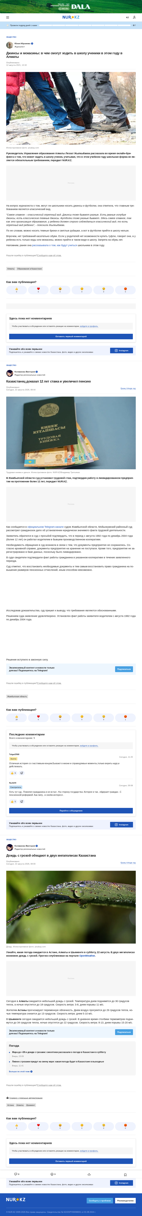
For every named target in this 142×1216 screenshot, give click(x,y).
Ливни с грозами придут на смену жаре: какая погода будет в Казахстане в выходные (58, 1061)
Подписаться (124, 669)
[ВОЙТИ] (134, 17)
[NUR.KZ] (71, 17)
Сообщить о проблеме (100, 1201)
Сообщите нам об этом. (49, 255)
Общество (11, 37)
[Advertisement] (71, 183)
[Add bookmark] (125, 1175)
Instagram (123, 350)
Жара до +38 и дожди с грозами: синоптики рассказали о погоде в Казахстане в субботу (59, 1052)
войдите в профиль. (89, 326)
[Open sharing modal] (89, 1174)
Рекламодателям (125, 1201)
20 (17, 720)
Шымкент (30, 1105)
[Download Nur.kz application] (71, 6)
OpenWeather (87, 955)
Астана (10, 1105)
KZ (127, 17)
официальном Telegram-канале (45, 526)
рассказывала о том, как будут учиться (54, 245)
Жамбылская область (17, 696)
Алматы (10, 269)
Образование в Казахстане (29, 269)
